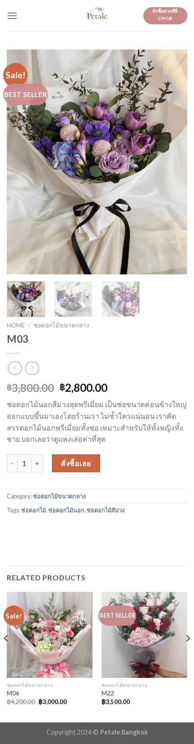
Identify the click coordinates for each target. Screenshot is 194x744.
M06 (13, 693)
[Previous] (22, 161)
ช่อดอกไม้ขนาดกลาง (61, 325)
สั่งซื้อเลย (76, 463)
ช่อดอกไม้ (33, 510)
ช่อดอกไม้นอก (66, 510)
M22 (108, 693)
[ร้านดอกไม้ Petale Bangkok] (97, 15)
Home (16, 325)
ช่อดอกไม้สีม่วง (106, 510)
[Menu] (12, 15)
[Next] (172, 161)
